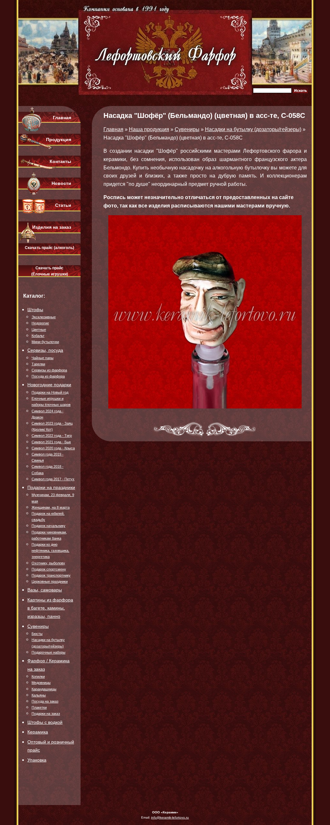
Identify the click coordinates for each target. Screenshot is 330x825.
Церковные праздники (50, 581)
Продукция (58, 139)
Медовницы (41, 683)
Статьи (63, 205)
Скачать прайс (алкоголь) (49, 247)
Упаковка (36, 760)
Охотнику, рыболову (48, 563)
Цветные (39, 329)
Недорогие (40, 323)
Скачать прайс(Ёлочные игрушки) (49, 271)
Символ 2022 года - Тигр (52, 435)
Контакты (60, 161)
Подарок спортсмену (49, 569)
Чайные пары (42, 358)
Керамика (37, 731)
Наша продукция (149, 129)
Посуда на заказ (45, 701)
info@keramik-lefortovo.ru (170, 817)
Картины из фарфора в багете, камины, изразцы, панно (50, 608)
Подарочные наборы (48, 652)
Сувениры (38, 626)
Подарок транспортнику (51, 575)
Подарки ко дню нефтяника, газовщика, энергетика (50, 550)
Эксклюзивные (44, 317)
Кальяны (39, 695)
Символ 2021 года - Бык (51, 442)
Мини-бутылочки (45, 342)
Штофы (35, 309)
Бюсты (37, 634)
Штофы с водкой (45, 722)
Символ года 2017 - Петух (53, 479)
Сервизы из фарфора (49, 370)
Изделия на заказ (51, 227)
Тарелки (38, 364)
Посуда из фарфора (48, 376)
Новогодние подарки (49, 384)
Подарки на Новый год (50, 392)
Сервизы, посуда (45, 350)
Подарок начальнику (48, 526)
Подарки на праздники (51, 487)
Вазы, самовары (44, 589)
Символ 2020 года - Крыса (53, 448)
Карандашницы (44, 689)
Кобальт (38, 336)
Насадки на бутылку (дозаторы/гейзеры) (253, 129)
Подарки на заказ (46, 713)
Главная (62, 117)
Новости (61, 183)
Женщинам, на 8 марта (51, 507)
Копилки (38, 676)
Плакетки (39, 707)
